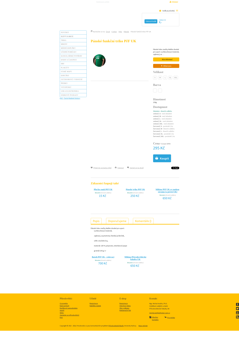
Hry (62, 64)
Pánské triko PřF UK (135, 189)
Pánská (126, 32)
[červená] (160, 90)
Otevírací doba (125, 306)
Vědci (62, 313)
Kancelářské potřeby (71, 56)
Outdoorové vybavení (71, 79)
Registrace (164, 2)
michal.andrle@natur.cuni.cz (159, 313)
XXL (175, 77)
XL (170, 77)
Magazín (104, 20)
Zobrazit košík (151, 21)
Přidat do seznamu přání (102, 168)
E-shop (114, 32)
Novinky (65, 32)
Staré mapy (66, 72)
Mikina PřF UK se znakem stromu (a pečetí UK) (168, 190)
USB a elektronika (70, 91)
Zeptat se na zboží (137, 168)
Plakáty (65, 68)
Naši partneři (64, 306)
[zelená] (155, 90)
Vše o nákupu (124, 308)
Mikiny (64, 44)
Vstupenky (66, 87)
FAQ (61, 317)
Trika (63, 40)
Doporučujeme (117, 221)
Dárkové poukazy (69, 95)
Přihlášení (175, 2)
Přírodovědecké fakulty (116, 326)
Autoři (62, 310)
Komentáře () (143, 221)
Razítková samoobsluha (139, 2)
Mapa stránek (143, 326)
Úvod (108, 32)
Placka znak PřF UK (103, 189)
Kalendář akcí (83, 20)
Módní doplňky (68, 48)
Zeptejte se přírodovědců (121, 2)
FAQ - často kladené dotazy (70, 98)
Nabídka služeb (95, 306)
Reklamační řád (125, 310)
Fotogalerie (137, 20)
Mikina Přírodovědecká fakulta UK (135, 258)
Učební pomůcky (68, 52)
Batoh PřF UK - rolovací (103, 257)
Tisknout (120, 168)
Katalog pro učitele (102, 2)
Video (119, 20)
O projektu (64, 303)
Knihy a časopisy (69, 60)
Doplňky (65, 76)
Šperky (64, 83)
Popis (96, 221)
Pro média (152, 2)
